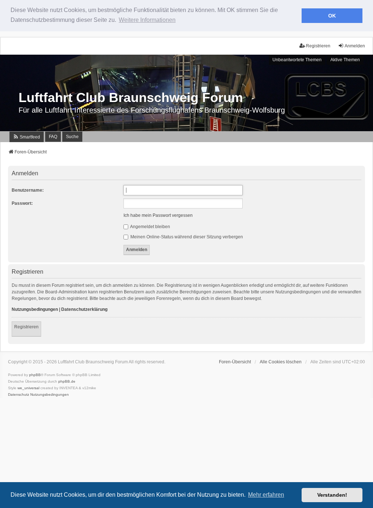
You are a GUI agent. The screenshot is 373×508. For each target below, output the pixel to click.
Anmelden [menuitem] (355, 45)
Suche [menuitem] (72, 136)
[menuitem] (26, 137)
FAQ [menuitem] (53, 136)
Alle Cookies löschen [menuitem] (281, 361)
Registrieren (26, 326)
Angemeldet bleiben (149, 226)
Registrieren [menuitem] (318, 45)
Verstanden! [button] (332, 495)
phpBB (35, 375)
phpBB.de (66, 381)
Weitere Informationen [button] (147, 20)
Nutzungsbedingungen (35, 309)
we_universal (28, 388)
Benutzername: (28, 190)
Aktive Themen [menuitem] (345, 59)
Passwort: (22, 203)
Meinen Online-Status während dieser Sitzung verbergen (186, 236)
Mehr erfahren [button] (266, 495)
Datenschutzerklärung (84, 309)
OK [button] (332, 16)
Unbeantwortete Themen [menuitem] (297, 59)
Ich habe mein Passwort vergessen (158, 215)
